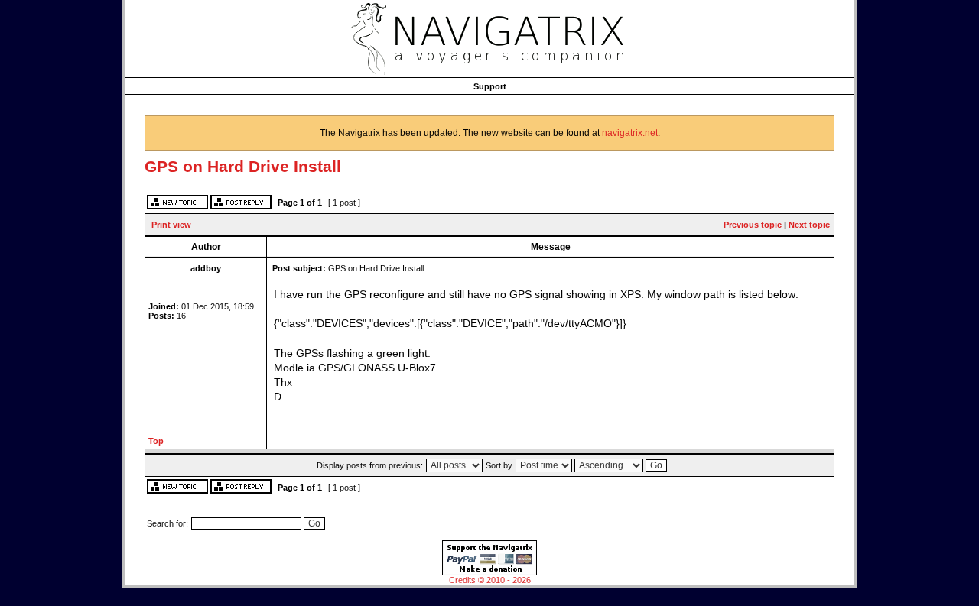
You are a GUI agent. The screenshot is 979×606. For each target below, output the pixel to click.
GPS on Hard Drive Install (243, 166)
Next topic (809, 224)
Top (156, 441)
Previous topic (753, 224)
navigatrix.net (630, 133)
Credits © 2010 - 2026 (490, 580)
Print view (171, 224)
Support (489, 86)
